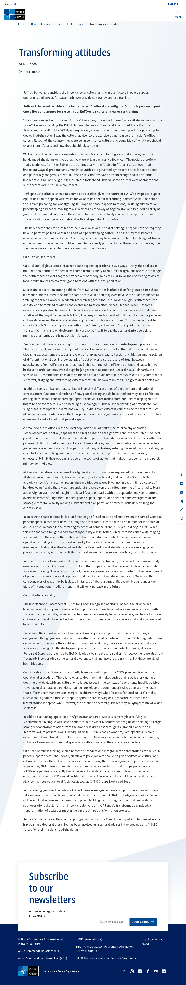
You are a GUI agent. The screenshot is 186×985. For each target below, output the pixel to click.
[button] (175, 4)
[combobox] (175, 4)
